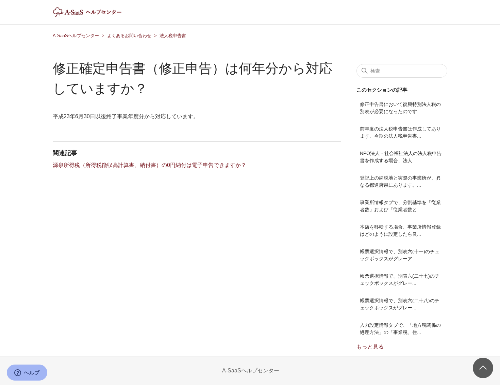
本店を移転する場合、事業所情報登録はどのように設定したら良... (400, 230)
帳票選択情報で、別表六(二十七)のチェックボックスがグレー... (399, 279)
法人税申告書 (173, 35)
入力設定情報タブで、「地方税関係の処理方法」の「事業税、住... (400, 328)
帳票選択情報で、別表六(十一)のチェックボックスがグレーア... (399, 255)
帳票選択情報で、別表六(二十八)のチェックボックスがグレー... (399, 304)
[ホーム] (93, 15)
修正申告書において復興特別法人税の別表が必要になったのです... (400, 108)
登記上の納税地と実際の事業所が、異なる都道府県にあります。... (400, 181)
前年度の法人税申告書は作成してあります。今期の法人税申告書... (400, 132)
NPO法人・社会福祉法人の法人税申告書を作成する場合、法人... (400, 157)
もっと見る (370, 347)
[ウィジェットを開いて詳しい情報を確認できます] (27, 373)
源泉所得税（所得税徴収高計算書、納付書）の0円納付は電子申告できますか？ (149, 165)
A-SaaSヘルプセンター (76, 35)
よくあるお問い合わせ (129, 35)
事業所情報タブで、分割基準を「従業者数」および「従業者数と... (400, 206)
